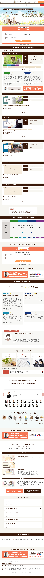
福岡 (7, 572)
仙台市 (17, 565)
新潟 (27, 568)
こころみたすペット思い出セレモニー (12, 53)
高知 (29, 570)
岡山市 (9, 570)
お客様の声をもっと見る (23, 326)
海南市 (7, 539)
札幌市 (10, 565)
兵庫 (19, 569)
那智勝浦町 (11, 542)
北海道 (8, 565)
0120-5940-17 (9, 132)
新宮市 (21, 539)
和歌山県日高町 (22, 541)
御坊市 (16, 539)
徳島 (22, 570)
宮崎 (27, 572)
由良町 (27, 541)
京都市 (17, 569)
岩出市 (28, 539)
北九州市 (10, 572)
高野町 (42, 539)
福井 (37, 568)
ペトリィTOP (4, 561)
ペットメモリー (6, 93)
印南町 (30, 541)
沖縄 (32, 572)
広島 (12, 570)
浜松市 (12, 568)
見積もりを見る (23, 41)
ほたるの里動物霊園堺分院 (8, 141)
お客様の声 (29, 5)
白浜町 (40, 541)
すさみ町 (7, 542)
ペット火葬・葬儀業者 (10, 561)
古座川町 (18, 542)
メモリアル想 (6, 117)
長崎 (18, 572)
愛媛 (26, 570)
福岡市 (13, 572)
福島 (22, 565)
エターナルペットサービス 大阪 (9, 163)
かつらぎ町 (35, 539)
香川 (24, 570)
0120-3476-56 (9, 108)
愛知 (15, 568)
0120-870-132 (9, 197)
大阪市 (9, 569)
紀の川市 (24, 539)
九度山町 (39, 539)
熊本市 (22, 572)
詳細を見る (23, 69)
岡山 (7, 570)
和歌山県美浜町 (16, 541)
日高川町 (36, 541)
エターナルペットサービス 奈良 (9, 184)
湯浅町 (3, 541)
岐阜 (23, 568)
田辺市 (18, 539)
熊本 (20, 572)
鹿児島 (30, 572)
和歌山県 (14, 561)
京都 (14, 569)
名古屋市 (17, 568)
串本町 (24, 542)
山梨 (39, 568)
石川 (35, 568)
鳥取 (17, 570)
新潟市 (30, 568)
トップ (3, 5)
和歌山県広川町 (7, 541)
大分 (25, 572)
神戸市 (22, 569)
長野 (25, 568)
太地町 (15, 542)
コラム (36, 5)
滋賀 (24, 569)
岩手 (13, 565)
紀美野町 (31, 539)
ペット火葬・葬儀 (10, 5)
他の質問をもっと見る (23, 530)
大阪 (7, 569)
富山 (32, 568)
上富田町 (3, 542)
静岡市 (9, 568)
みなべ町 (33, 541)
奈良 (27, 569)
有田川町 (12, 541)
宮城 (15, 565)
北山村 (21, 542)
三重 (20, 568)
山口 (19, 570)
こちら (25, 24)
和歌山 (29, 569)
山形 (20, 565)
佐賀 (15, 572)
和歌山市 (3, 539)
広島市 (14, 570)
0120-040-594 (9, 154)
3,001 (37, 56)
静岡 (7, 568)
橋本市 (10, 539)
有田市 (13, 539)
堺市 (12, 569)
